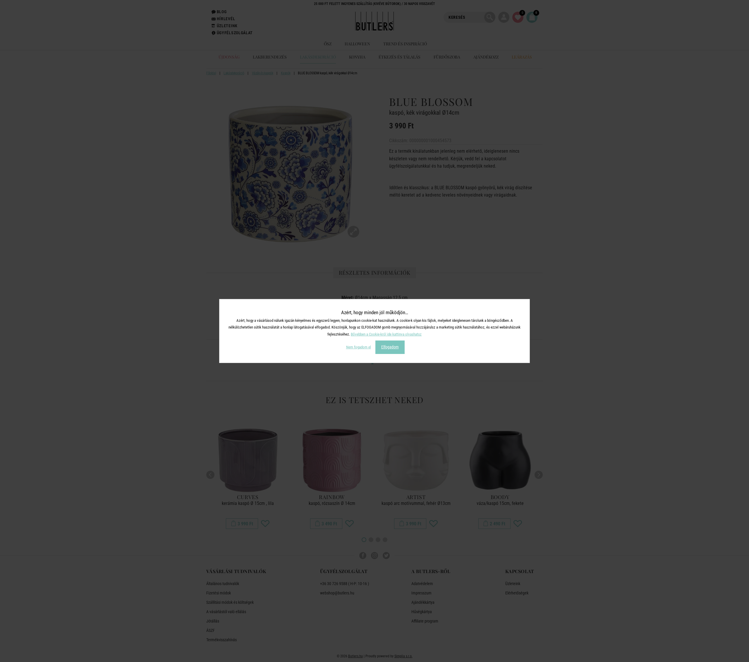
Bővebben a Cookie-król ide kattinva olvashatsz (386, 334)
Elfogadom (390, 347)
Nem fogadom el (358, 347)
